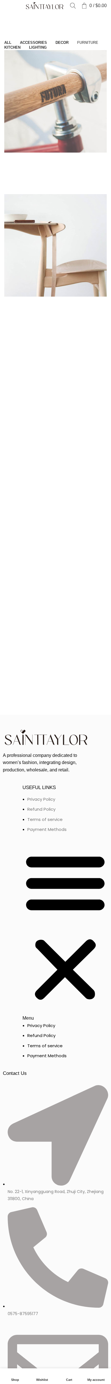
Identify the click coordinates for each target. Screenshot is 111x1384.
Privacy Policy (41, 799)
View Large (11, 160)
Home (10, 19)
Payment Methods (47, 829)
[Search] (73, 5)
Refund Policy (41, 809)
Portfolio (29, 19)
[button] (65, 930)
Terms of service (45, 819)
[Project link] (55, 122)
